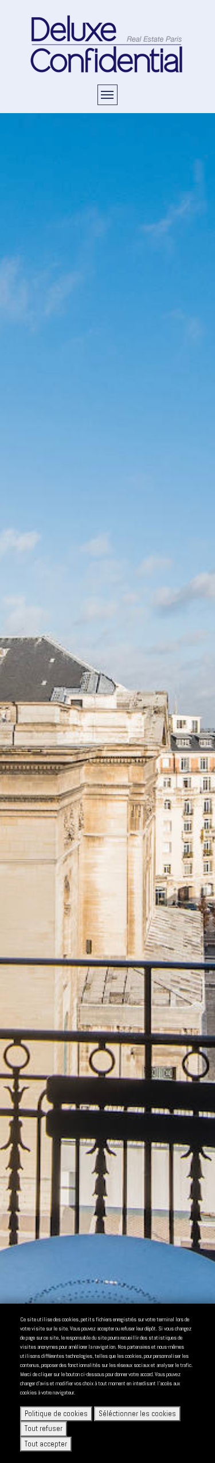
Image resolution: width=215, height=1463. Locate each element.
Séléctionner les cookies (137, 1413)
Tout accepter (46, 1444)
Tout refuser (43, 1428)
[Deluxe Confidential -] (107, 43)
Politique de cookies (56, 1413)
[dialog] (107, 1383)
